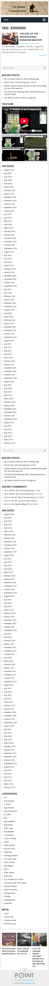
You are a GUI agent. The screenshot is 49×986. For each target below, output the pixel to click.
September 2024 (10, 248)
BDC (6, 818)
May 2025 (8, 221)
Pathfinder (8, 876)
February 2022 (9, 320)
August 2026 (9, 170)
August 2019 (9, 423)
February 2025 (9, 231)
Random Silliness (10, 886)
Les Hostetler (24, 43)
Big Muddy (8, 825)
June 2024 (8, 259)
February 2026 (9, 190)
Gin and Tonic (9, 849)
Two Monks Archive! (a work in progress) (20, 98)
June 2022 (8, 313)
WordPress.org (9, 924)
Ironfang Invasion (11, 856)
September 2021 (10, 337)
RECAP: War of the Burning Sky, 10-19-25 (27, 497)
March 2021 (8, 358)
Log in (6, 913)
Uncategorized (9, 900)
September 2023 (10, 286)
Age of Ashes (9, 808)
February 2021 (9, 361)
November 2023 (10, 279)
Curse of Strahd (10, 838)
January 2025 (9, 235)
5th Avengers (9, 801)
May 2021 (8, 351)
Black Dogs (8, 828)
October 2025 (9, 204)
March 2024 (8, 265)
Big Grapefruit (9, 821)
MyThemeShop (28, 983)
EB (5, 491)
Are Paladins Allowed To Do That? (24, 504)
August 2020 (9, 382)
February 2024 (9, 269)
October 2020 (9, 375)
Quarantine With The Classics (15, 883)
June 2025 (8, 218)
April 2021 (8, 354)
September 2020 (10, 378)
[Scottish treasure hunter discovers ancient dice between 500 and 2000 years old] (39, 939)
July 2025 (7, 214)
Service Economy (10, 890)
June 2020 (8, 388)
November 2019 (10, 412)
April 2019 (8, 436)
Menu (6, 20)
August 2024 (9, 252)
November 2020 (10, 371)
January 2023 (9, 300)
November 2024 (10, 242)
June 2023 (8, 293)
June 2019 (8, 429)
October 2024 (9, 245)
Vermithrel (8, 903)
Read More (43, 55)
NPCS (6, 869)
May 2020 (8, 392)
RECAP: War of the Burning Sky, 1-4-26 (24, 491)
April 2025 (8, 225)
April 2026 (8, 184)
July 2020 (7, 385)
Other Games (9, 873)
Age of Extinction (10, 811)
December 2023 (10, 276)
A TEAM (7, 804)
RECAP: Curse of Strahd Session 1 (24, 501)
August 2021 (9, 341)
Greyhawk (8, 852)
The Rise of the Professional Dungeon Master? (30, 36)
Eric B (6, 497)
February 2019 (9, 443)
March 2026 (8, 187)
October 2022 (9, 310)
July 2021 (7, 344)
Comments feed (10, 920)
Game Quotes (9, 845)
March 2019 (8, 440)
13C (5, 797)
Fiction (6, 842)
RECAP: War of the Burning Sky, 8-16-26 (20, 82)
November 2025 (10, 201)
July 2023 (7, 289)
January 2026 (9, 194)
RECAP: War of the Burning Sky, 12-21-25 (25, 494)
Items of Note (9, 862)
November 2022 (10, 306)
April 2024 (8, 262)
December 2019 (10, 409)
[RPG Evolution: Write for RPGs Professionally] (9, 939)
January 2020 (9, 405)
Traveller (7, 896)
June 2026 (8, 177)
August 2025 (9, 211)
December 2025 (10, 197)
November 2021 (10, 330)
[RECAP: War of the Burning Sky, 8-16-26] (24, 939)
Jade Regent (8, 866)
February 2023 (9, 296)
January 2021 (9, 364)
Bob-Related (9, 832)
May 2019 (8, 433)
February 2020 (9, 402)
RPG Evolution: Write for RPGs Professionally (21, 79)
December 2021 (10, 327)
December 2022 (10, 303)
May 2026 (8, 180)
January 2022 (9, 324)
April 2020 (8, 395)
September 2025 (10, 207)
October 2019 (9, 416)
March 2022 (8, 317)
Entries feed (8, 917)
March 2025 (8, 228)
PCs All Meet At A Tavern (13, 879)
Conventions (9, 835)
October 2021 (9, 334)
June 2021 (8, 347)
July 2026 (7, 173)
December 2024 (10, 238)
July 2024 (7, 255)
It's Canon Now (10, 859)
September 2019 (10, 419)
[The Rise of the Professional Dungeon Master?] (10, 39)
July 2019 (7, 426)
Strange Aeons (9, 893)
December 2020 (10, 368)
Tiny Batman (27, 980)
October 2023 (9, 283)
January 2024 (9, 272)
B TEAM (7, 815)
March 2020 (8, 399)
